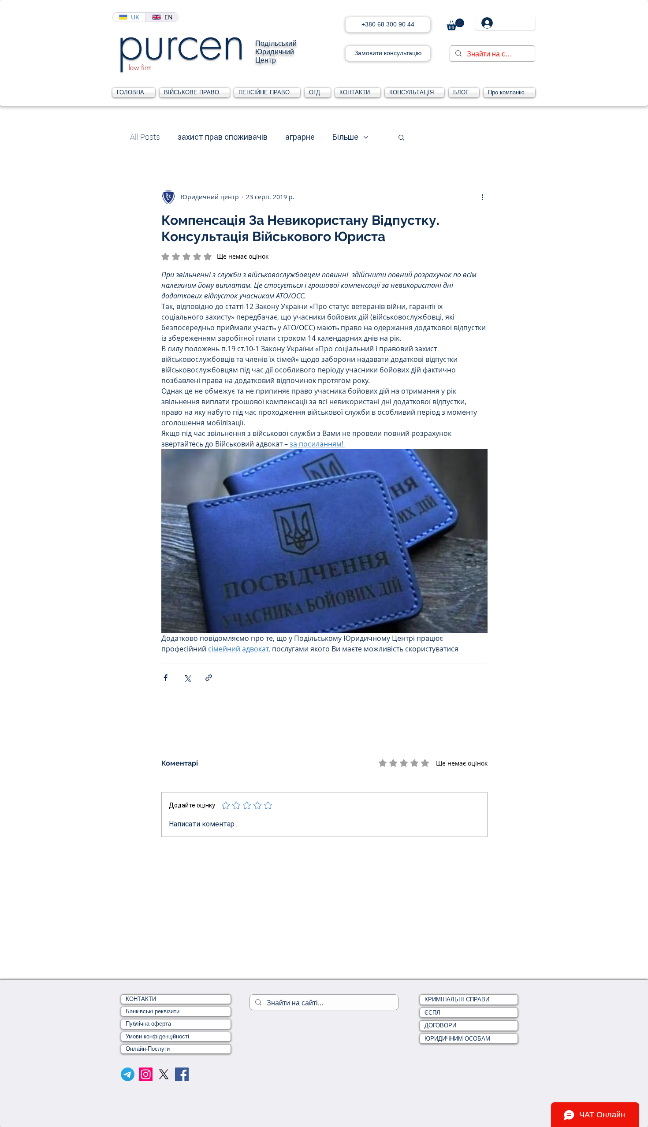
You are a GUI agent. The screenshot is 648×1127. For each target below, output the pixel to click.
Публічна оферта (148, 1023)
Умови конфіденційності (157, 1036)
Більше (345, 136)
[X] (164, 1074)
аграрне (300, 136)
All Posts (145, 136)
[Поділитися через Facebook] (165, 677)
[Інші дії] (482, 197)
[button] (455, 24)
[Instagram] (146, 1074)
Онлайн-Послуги (148, 1048)
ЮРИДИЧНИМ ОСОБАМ (457, 1038)
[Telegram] (127, 1074)
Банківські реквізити (152, 1011)
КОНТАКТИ (141, 999)
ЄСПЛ (432, 1012)
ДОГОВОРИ (440, 1025)
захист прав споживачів (223, 136)
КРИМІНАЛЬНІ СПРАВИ (457, 999)
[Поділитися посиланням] (209, 677)
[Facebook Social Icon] (182, 1074)
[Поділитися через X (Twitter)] (187, 677)
